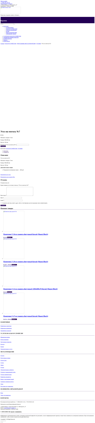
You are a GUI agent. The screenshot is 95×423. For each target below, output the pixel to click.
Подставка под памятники (7, 386)
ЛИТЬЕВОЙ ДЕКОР (11, 33)
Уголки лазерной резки (6, 374)
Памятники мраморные (6, 328)
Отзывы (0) (6, 152)
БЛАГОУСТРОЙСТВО (11, 28)
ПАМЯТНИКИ (9, 27)
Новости (5, 40)
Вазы (2, 393)
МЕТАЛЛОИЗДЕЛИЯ (11, 32)
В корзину (3, 146)
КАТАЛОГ (6, 26)
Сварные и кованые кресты (7, 381)
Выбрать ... (9, 237)
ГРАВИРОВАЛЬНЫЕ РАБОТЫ (10, 37)
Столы (2, 362)
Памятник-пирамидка (6, 377)
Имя (2, 197)
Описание (5, 151)
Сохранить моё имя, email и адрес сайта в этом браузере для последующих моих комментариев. (25, 203)
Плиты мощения (4, 339)
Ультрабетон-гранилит (6, 330)
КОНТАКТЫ (6, 41)
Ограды (2, 355)
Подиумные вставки (5, 358)
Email (2, 200)
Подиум (2, 344)
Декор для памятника (6, 395)
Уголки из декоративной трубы (8, 372)
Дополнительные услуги (6, 349)
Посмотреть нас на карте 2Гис (8, 177)
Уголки (2, 367)
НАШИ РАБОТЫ (7, 38)
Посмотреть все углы (6, 174)
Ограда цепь (3, 360)
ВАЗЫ (7, 31)
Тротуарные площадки (6, 342)
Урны (2, 384)
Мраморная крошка (5, 337)
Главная (2, 43)
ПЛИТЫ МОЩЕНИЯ (11, 30)
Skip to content (4, 1)
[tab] (48, 151)
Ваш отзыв (4, 195)
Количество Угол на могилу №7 (8, 144)
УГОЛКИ (38, 43)
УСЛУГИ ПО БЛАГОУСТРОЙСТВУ (12, 36)
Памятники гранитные (6, 326)
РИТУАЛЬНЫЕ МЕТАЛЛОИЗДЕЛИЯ (26, 43)
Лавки (2, 365)
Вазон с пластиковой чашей (7, 379)
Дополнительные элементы (7, 369)
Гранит (2, 346)
